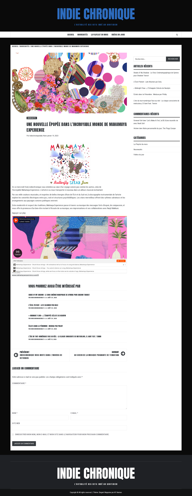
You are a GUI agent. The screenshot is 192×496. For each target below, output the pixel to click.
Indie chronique (96, 14)
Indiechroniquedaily (36, 136)
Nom (14, 413)
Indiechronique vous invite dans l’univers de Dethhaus (41, 355)
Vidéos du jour (118, 34)
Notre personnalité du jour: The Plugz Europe (159, 128)
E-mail (74, 413)
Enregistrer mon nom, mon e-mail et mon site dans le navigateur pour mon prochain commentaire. (62, 434)
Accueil (70, 34)
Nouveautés (82, 34)
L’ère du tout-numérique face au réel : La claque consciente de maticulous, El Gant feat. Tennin (64, 336)
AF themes (118, 492)
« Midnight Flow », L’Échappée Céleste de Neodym (47, 315)
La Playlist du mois (99, 34)
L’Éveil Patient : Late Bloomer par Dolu (43, 305)
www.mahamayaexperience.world (25, 275)
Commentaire (19, 383)
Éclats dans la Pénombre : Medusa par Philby (45, 326)
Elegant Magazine (105, 492)
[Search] (177, 34)
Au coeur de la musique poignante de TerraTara (96, 354)
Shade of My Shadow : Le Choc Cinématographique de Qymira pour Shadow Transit (59, 294)
